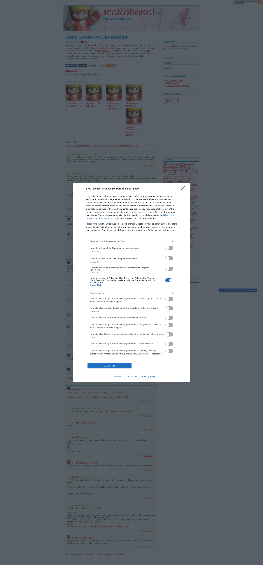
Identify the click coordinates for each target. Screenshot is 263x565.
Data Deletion (114, 376)
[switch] (169, 248)
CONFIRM (109, 366)
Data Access (131, 376)
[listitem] (131, 241)
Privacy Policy (148, 376)
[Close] (184, 189)
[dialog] (131, 282)
